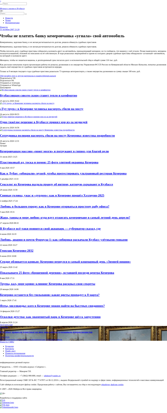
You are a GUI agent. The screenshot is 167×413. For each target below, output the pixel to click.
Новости (9, 18)
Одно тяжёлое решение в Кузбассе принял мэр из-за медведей (43, 122)
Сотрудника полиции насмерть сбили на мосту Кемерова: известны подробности (57, 135)
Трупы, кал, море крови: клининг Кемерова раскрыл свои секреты (47, 283)
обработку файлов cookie (112, 384)
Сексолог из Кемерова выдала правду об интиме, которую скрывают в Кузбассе (56, 184)
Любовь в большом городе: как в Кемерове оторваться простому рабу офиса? (54, 206)
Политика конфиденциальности (19, 356)
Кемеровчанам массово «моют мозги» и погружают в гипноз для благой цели (54, 151)
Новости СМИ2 (7, 342)
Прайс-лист (10, 351)
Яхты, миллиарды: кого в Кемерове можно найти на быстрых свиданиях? (52, 305)
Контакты (9, 349)
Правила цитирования (15, 353)
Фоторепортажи (12, 23)
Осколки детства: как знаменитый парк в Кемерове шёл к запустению (50, 317)
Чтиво (8, 20)
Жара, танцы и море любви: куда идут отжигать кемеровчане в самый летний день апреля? (65, 217)
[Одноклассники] (9, 407)
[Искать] (1, 4)
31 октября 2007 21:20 (9, 29)
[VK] (4, 405)
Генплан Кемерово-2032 (16, 250)
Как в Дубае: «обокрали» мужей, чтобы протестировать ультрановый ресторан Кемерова (63, 173)
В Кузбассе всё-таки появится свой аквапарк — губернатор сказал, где (50, 228)
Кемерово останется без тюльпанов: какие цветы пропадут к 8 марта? (50, 295)
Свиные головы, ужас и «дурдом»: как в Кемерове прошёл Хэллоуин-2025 (52, 195)
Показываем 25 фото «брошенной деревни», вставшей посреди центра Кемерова (57, 272)
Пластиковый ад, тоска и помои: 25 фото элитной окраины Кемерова (49, 162)
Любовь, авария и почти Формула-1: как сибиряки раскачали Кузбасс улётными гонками (64, 239)
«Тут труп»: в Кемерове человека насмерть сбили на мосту (41, 109)
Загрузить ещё (6, 325)
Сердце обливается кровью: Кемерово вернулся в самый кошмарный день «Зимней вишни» (65, 261)
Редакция (9, 346)
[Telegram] (7, 402)
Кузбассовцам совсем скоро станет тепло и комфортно (38, 95)
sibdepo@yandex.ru (52, 376)
